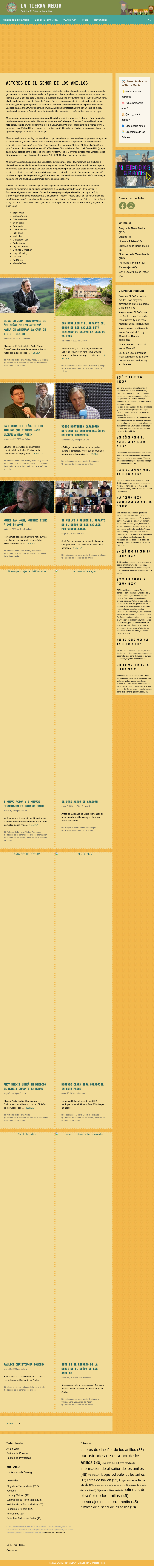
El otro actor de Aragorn (80, 802)
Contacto (11, 1550)
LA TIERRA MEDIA (41, 5)
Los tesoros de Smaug (19, 1472)
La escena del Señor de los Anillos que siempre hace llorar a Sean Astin (23, 430)
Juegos (123, 236)
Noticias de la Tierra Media (16, 19)
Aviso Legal (13, 1448)
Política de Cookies (17, 1453)
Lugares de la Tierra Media (134, 246)
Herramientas (101, 19)
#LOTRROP (69, 19)
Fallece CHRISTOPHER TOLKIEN (24, 1364)
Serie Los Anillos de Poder (80, 1402)
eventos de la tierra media (119, 1463)
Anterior (8, 1423)
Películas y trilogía (39, 360)
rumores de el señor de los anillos (108, 1507)
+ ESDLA (35, 353)
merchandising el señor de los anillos (110, 1485)
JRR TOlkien (94, 1475)
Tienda (85, 19)
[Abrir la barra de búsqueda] (149, 19)
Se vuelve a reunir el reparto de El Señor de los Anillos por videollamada (83, 525)
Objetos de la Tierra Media (110, 1490)
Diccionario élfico (135, 126)
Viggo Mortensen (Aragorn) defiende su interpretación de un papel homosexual (83, 431)
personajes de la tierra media (109, 1501)
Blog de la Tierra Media (46, 19)
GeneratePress (97, 1562)
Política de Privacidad (18, 1457)
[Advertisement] (77, 48)
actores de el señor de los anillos (21, 363)
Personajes (94, 461)
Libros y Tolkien (14, 1387)
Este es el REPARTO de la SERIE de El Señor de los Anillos (80, 1369)
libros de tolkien (102, 1480)
